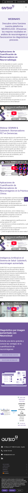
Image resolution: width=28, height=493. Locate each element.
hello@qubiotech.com (9, 454)
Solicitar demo (21, 1)
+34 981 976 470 (7, 451)
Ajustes (19, 490)
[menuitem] (13, 473)
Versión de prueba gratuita (10, 355)
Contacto (5, 471)
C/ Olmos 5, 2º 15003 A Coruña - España (14, 447)
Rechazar (12, 490)
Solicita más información (9, 360)
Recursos (5, 467)
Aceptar (4, 490)
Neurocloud (9, 1)
